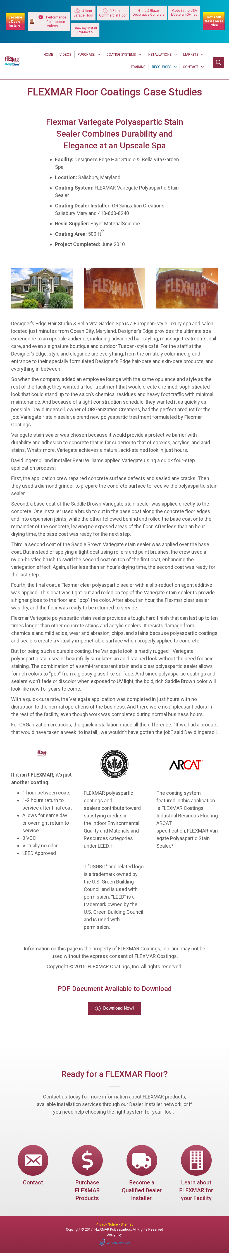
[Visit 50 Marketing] (114, 1242)
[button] (218, 62)
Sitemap (127, 1224)
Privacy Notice (107, 1224)
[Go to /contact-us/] (32, 1166)
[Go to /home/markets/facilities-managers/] (196, 1174)
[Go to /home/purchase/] (87, 1174)
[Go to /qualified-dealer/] (141, 1174)
